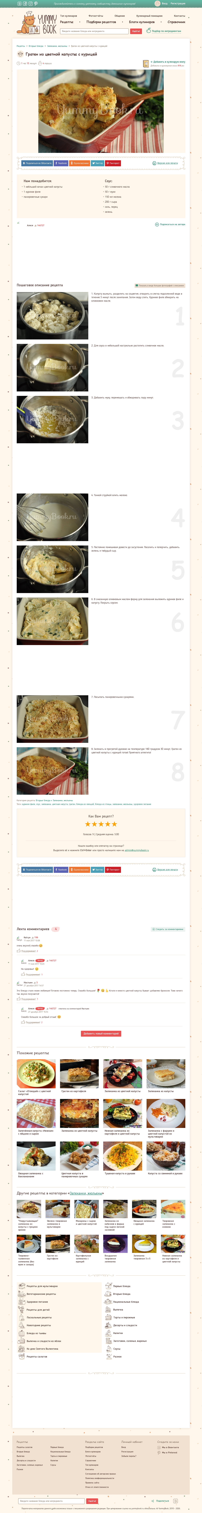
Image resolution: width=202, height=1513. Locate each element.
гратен (72, 804)
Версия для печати (167, 163)
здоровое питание (142, 804)
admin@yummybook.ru (137, 850)
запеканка (46, 804)
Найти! (136, 31)
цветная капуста (60, 804)
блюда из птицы (103, 804)
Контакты (179, 16)
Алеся (30, 225)
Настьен (28, 983)
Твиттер (99, 163)
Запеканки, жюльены (63, 800)
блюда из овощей (85, 804)
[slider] (101, 824)
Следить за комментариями (169, 929)
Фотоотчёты (96, 16)
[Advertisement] (101, 256)
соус (38, 804)
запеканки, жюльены (122, 804)
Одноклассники (81, 163)
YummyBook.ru (37, 23)
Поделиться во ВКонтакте (38, 163)
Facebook (62, 163)
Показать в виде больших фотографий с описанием (161, 286)
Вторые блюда (43, 800)
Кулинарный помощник (149, 16)
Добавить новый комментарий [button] (101, 1033)
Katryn (27, 937)
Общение (120, 16)
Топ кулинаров (68, 16)
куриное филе (28, 804)
